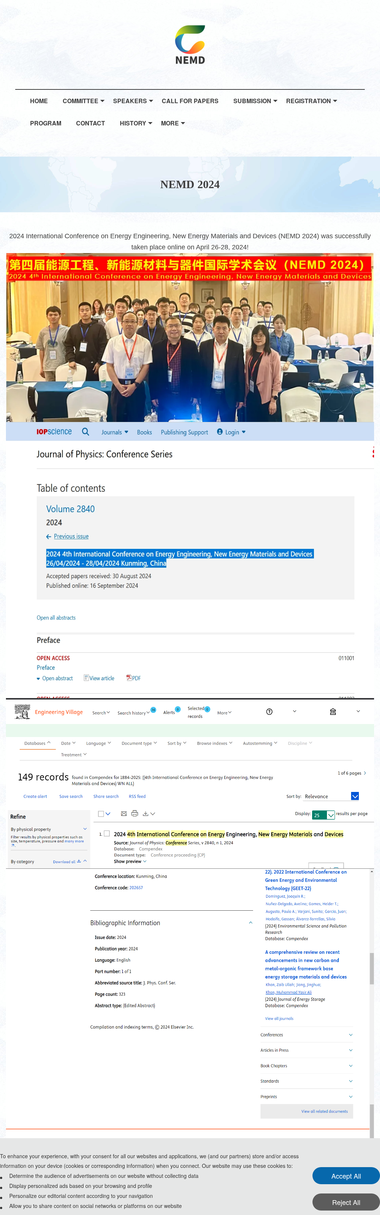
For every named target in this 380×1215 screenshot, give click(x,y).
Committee (80, 100)
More (170, 123)
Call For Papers (190, 100)
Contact (90, 123)
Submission (252, 100)
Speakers (130, 100)
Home (39, 100)
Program (45, 123)
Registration (308, 100)
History (133, 123)
